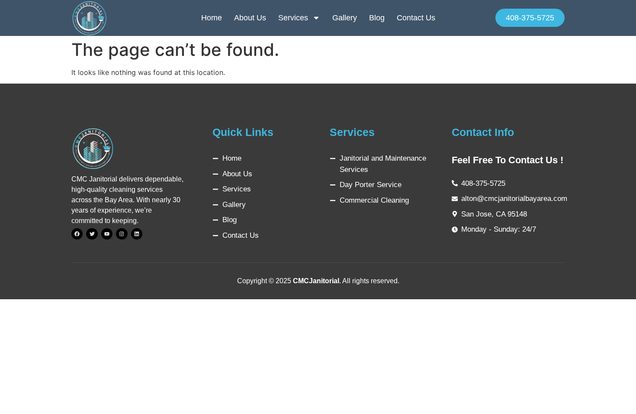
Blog (377, 17)
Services (293, 17)
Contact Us (416, 17)
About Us (250, 17)
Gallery (344, 17)
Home (211, 17)
